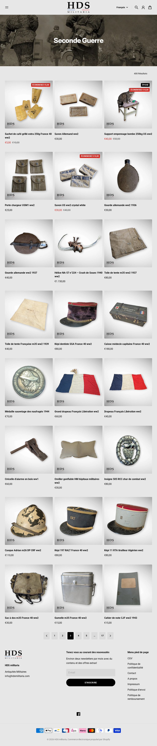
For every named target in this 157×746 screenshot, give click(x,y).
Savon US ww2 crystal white (70, 205)
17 (102, 635)
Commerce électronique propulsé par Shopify (89, 739)
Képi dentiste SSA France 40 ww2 (73, 344)
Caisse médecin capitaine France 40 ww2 (127, 344)
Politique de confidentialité (135, 665)
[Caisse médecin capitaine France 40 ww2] (128, 315)
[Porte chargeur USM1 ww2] (29, 176)
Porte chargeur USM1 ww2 (19, 205)
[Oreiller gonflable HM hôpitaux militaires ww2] (78, 450)
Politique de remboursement (136, 697)
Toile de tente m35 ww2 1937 (120, 272)
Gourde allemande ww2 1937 (21, 272)
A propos (132, 678)
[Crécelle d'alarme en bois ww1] (29, 450)
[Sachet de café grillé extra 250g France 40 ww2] (29, 105)
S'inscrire (91, 682)
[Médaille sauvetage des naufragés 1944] (29, 382)
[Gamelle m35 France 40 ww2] (78, 588)
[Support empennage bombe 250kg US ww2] (128, 105)
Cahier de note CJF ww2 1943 (120, 617)
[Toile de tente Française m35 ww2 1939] (29, 315)
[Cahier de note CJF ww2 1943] (128, 588)
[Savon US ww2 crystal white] (78, 176)
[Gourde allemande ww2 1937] (29, 243)
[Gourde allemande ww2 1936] (128, 176)
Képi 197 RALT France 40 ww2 (71, 550)
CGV (130, 658)
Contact (132, 673)
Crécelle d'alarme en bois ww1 (21, 479)
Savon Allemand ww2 (66, 133)
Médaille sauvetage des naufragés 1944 (27, 411)
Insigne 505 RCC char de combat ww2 (125, 479)
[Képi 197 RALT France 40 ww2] (78, 521)
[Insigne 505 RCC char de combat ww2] (128, 450)
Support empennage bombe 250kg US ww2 (128, 133)
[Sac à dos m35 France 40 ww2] (29, 588)
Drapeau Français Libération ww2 (122, 411)
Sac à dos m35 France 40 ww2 (21, 617)
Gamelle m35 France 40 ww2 (71, 617)
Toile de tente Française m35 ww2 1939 (27, 344)
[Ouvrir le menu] (7, 7)
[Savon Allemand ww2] (78, 105)
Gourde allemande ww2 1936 (120, 205)
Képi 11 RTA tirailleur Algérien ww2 (123, 550)
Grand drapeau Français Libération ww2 (77, 411)
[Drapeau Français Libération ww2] (128, 382)
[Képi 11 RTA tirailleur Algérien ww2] (128, 521)
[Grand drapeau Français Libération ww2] (78, 382)
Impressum (134, 684)
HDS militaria (60, 739)
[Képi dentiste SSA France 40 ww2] (78, 315)
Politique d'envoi (136, 689)
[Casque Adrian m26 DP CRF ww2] (29, 521)
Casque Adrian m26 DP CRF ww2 (23, 550)
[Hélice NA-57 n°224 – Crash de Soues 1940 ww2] (78, 243)
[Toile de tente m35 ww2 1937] (128, 243)
